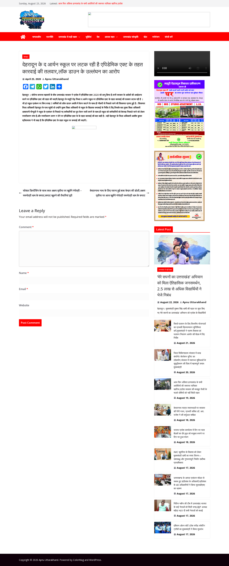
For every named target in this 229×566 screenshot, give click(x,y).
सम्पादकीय (36, 36)
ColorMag (78, 559)
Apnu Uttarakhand (57, 79)
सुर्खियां (88, 36)
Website (24, 305)
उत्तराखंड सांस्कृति (130, 36)
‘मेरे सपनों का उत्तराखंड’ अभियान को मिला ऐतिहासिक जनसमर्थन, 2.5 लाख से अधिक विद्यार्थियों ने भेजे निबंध (180, 286)
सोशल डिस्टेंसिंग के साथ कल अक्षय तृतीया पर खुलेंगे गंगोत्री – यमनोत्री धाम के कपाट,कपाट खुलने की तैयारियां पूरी (52, 193)
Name (24, 273)
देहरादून (26, 56)
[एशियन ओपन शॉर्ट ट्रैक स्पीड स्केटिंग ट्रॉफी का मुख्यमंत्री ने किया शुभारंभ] (162, 530)
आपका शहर (109, 36)
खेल (145, 36)
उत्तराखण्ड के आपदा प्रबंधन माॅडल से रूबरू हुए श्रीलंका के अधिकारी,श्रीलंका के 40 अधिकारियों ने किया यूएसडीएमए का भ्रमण (190, 483)
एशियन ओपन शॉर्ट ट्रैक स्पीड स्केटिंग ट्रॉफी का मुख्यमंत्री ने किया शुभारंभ (189, 527)
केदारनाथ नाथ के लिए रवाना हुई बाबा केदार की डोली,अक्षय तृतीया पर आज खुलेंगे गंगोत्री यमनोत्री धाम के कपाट (117, 193)
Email (23, 289)
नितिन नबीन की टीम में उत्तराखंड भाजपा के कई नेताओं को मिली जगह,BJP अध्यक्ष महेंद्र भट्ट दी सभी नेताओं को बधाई (190, 507)
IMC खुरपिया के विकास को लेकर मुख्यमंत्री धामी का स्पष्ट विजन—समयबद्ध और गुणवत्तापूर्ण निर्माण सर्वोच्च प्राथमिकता (189, 457)
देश (98, 36)
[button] (78, 37)
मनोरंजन (155, 36)
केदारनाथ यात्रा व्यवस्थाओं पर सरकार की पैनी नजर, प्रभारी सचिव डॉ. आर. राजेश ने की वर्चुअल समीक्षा (189, 411)
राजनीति (49, 36)
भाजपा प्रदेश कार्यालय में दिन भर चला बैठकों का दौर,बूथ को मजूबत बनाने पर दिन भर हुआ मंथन (189, 433)
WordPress (95, 559)
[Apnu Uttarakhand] (23, 37)
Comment (26, 227)
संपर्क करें (169, 36)
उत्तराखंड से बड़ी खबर (68, 36)
